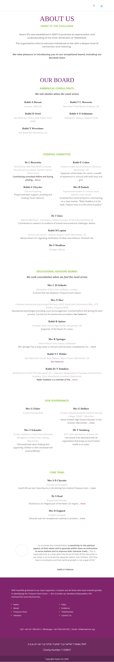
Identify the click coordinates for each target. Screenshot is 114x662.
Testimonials (67, 611)
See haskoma (57, 361)
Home (16, 604)
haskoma (82, 314)
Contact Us (66, 615)
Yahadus (17, 615)
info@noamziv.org (86, 629)
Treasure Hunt (20, 611)
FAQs (63, 604)
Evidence (65, 608)
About (37, 179)
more (93, 346)
